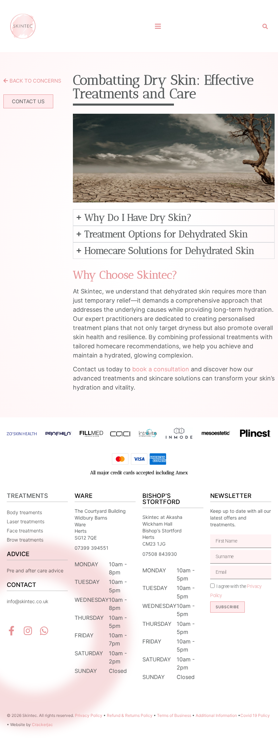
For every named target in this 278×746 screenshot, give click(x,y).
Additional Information (216, 715)
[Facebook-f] (11, 631)
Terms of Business (174, 715)
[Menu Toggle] (158, 26)
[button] (265, 26)
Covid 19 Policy (255, 715)
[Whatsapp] (44, 631)
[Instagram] (28, 631)
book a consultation (160, 369)
